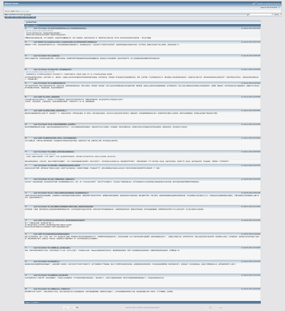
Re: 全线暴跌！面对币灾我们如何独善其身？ (61, 151)
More (33, 17)
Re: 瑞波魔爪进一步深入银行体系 (58, 275)
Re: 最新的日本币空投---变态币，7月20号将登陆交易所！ (60, 138)
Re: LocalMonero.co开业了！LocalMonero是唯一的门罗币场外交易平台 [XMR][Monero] (70, 42)
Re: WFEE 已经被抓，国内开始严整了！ (55, 110)
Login (22, 17)
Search (17, 17)
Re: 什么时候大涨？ (54, 55)
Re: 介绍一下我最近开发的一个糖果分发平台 (61, 179)
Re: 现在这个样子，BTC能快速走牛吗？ (60, 69)
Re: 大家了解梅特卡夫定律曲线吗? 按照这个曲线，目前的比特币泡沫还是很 (70, 206)
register (27, 11)
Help (12, 17)
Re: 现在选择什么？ (54, 261)
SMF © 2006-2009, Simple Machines (149, 307)
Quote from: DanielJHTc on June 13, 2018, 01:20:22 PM (40, 154)
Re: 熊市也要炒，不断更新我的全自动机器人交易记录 (64, 165)
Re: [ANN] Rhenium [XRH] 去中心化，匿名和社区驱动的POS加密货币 (64, 220)
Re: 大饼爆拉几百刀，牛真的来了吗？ (59, 288)
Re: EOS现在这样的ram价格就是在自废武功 (56, 234)
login (21, 11)
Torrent (29, 14)
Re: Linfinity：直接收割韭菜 (51, 96)
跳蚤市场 (40, 42)
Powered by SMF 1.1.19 (132, 307)
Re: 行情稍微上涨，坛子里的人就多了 (59, 247)
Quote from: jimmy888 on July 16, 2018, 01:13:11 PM (39, 71)
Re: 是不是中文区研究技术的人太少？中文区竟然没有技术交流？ (67, 28)
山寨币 (40, 96)
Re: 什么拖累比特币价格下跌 (56, 83)
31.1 (25, 14)
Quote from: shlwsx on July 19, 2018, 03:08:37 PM (39, 30)
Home (7, 17)
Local (35, 28)
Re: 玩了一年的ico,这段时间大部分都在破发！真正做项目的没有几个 (68, 192)
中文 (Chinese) (42, 28)
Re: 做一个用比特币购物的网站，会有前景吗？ (62, 124)
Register (27, 17)
